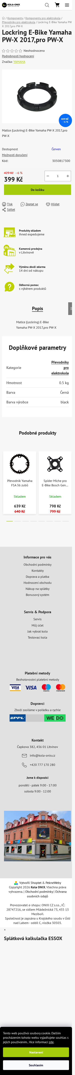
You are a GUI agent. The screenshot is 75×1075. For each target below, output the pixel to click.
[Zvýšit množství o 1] (68, 176)
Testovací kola (37, 637)
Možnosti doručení (14, 155)
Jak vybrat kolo (37, 631)
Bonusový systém (37, 595)
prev (4, 465)
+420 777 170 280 (42, 765)
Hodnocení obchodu (38, 583)
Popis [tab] (37, 308)
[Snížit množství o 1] (48, 176)
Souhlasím (36, 1065)
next (71, 465)
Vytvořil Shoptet (30, 883)
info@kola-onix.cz (42, 755)
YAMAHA (19, 62)
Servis (37, 619)
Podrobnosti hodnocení (18, 56)
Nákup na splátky (37, 589)
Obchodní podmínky (37, 564)
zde (51, 1042)
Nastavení (36, 1052)
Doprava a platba (37, 577)
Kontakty (38, 571)
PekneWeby (53, 883)
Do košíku (37, 190)
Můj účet (37, 625)
